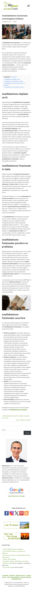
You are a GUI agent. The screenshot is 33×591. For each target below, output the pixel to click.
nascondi (13, 77)
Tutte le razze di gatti (9, 559)
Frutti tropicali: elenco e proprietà (13, 549)
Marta (15, 21)
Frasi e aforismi (7, 567)
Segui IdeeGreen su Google (16, 496)
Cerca (3, 430)
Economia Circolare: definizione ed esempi (15, 561)
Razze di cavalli (7, 563)
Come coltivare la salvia (23, 420)
